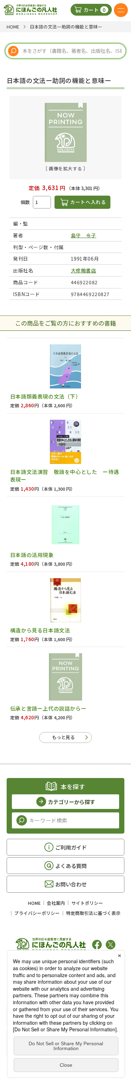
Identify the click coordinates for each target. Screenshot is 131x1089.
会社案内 (56, 903)
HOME (34, 903)
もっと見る (63, 737)
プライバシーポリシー (37, 913)
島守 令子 (83, 235)
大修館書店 (83, 270)
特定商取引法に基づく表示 (93, 913)
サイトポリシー (87, 903)
